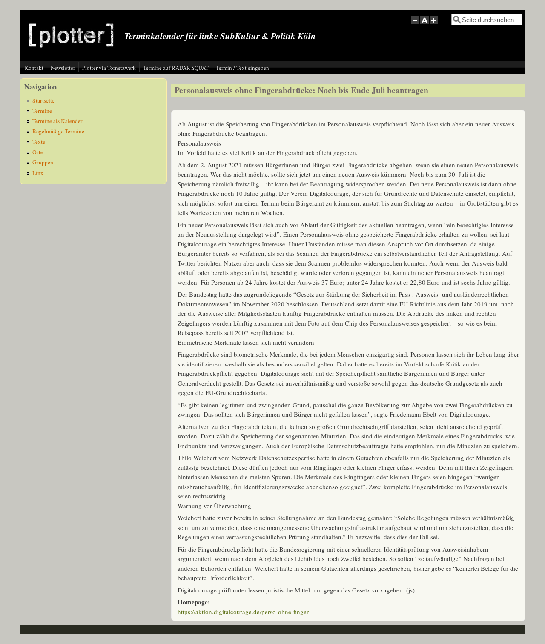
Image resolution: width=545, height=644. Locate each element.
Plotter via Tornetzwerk (109, 68)
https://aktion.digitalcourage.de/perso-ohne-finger (243, 611)
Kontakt (34, 68)
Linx (37, 173)
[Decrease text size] (415, 24)
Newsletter (63, 68)
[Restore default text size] (424, 24)
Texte (38, 142)
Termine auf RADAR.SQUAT (176, 68)
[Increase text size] (434, 24)
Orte (37, 152)
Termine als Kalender (57, 121)
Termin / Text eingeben (242, 68)
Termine (42, 110)
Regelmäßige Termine (58, 131)
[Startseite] (71, 54)
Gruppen (42, 162)
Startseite (43, 100)
